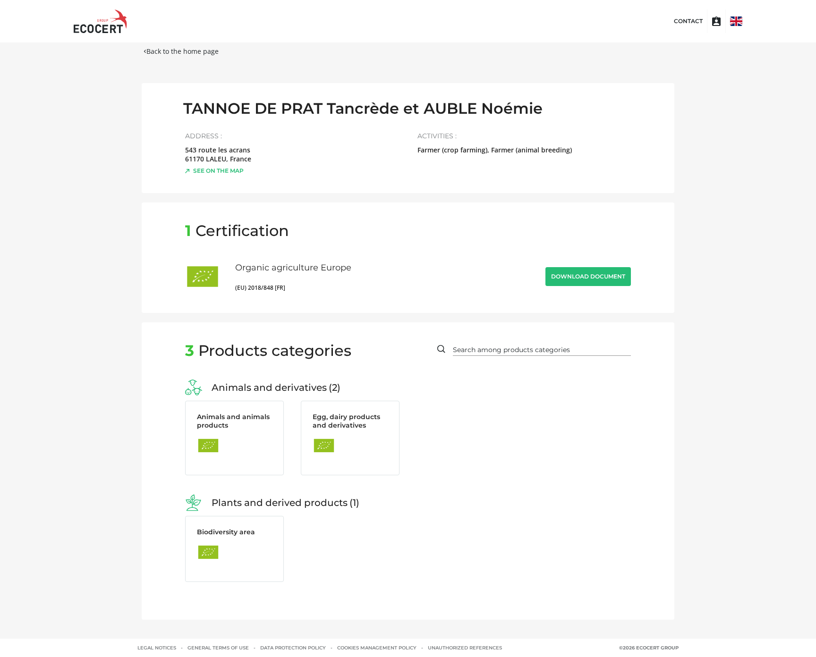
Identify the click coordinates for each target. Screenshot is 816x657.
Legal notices (156, 648)
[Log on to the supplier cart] (716, 21)
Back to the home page (182, 51)
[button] (736, 21)
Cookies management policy (376, 648)
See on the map (218, 170)
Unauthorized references (465, 648)
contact (688, 21)
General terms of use (218, 648)
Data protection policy (293, 648)
